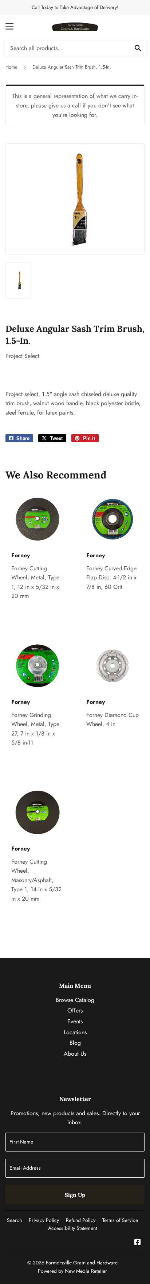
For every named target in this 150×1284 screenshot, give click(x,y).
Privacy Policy (44, 1220)
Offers (75, 1010)
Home (11, 67)
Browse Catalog (75, 1000)
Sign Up (75, 1194)
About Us (75, 1053)
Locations (75, 1032)
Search (14, 1220)
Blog (75, 1043)
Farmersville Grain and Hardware (82, 1262)
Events (75, 1021)
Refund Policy (80, 1220)
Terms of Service (120, 1220)
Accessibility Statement (72, 1228)
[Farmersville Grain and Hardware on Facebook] (137, 1243)
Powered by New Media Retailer (72, 1271)
